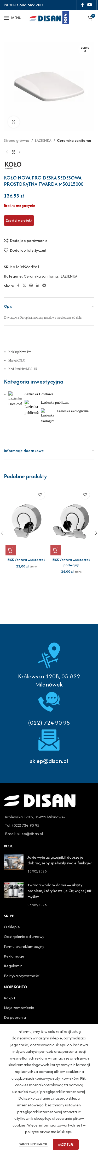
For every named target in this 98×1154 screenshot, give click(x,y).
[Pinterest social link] (31, 285)
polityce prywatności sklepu (48, 1131)
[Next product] (19, 152)
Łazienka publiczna (55, 402)
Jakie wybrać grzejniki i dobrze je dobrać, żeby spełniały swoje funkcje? (59, 860)
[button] (10, 550)
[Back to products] (13, 152)
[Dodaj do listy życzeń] (40, 494)
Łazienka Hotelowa (39, 394)
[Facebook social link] (82, 5)
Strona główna (16, 140)
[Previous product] (7, 152)
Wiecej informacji (33, 1144)
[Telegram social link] (44, 285)
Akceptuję (65, 1144)
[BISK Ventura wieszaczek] (26, 521)
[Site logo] (49, 17)
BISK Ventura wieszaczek (26, 559)
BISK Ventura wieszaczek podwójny (71, 562)
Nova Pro (25, 352)
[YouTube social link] (90, 5)
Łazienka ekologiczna (73, 411)
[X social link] (24, 285)
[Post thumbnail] (14, 864)
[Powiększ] (14, 122)
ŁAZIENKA (43, 140)
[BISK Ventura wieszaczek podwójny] (71, 521)
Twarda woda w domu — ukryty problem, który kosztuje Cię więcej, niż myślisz (59, 890)
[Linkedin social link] (37, 285)
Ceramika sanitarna (74, 140)
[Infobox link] (49, 708)
